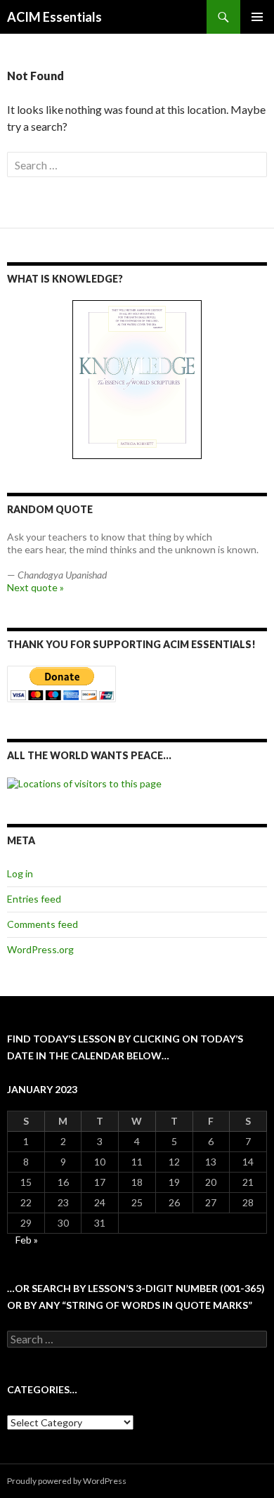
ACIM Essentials (54, 17)
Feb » (26, 1240)
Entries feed (34, 899)
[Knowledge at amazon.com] (137, 379)
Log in (20, 873)
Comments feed (42, 924)
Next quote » (35, 587)
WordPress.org (40, 949)
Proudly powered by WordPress (66, 1481)
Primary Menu (257, 17)
